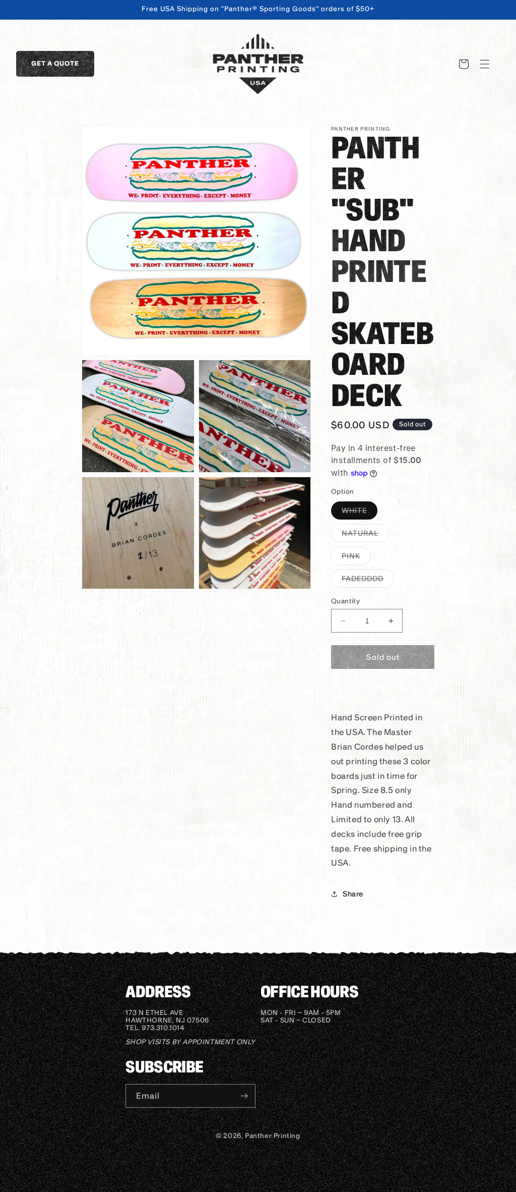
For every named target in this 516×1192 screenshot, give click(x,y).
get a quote (55, 63)
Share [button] (353, 893)
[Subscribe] (244, 1096)
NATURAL (365, 535)
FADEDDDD (368, 581)
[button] (485, 64)
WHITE (359, 512)
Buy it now (383, 686)
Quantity (345, 601)
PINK (356, 558)
